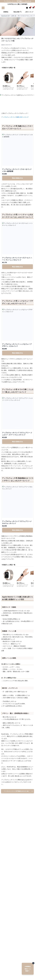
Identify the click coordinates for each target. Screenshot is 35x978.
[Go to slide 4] (18, 252)
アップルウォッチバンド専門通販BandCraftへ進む (16, 791)
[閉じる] (33, 963)
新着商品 (5, 12)
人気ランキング (29, 12)
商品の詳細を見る (17, 178)
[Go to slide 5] (19, 252)
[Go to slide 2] (16, 252)
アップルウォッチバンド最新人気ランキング (15, 117)
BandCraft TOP (5, 15)
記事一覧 (13, 15)
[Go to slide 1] (15, 252)
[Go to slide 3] (17, 252)
